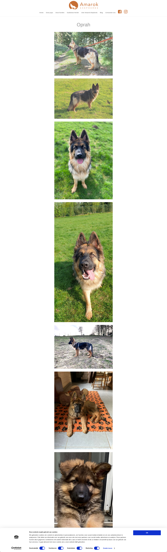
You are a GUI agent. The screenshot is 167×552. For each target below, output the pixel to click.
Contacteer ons (110, 12)
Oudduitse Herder (73, 12)
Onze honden (59, 12)
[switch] (60, 548)
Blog (101, 12)
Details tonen (107, 548)
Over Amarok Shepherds (89, 12)
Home (41, 12)
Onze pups (49, 12)
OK (147, 533)
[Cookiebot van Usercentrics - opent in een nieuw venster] (16, 548)
